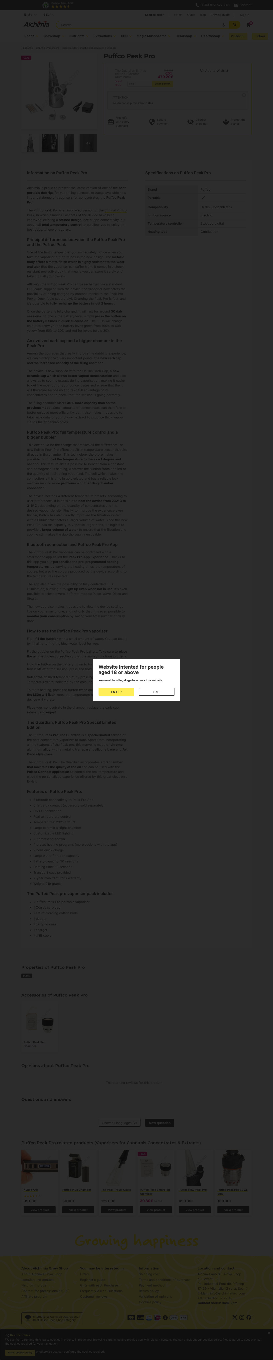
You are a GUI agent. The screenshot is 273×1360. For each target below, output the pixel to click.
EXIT (156, 692)
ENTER (116, 692)
